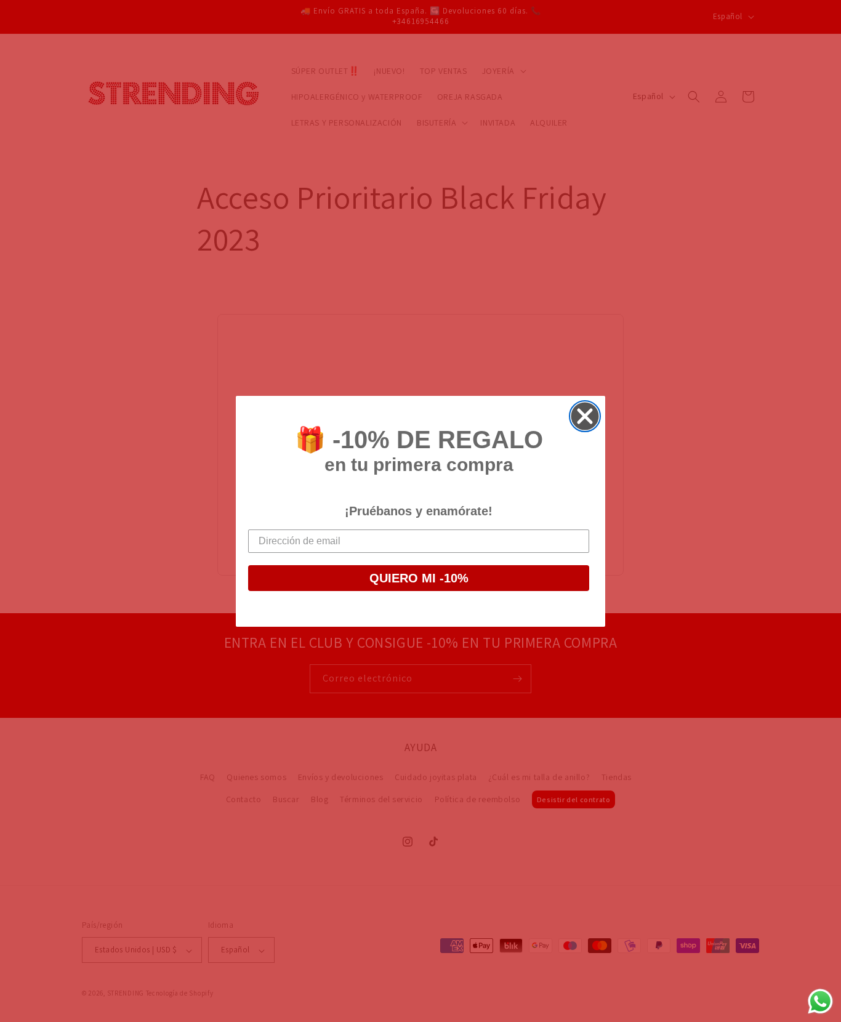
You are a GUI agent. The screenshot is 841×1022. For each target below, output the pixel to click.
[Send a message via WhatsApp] (820, 1001)
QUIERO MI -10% (419, 578)
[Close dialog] (584, 416)
